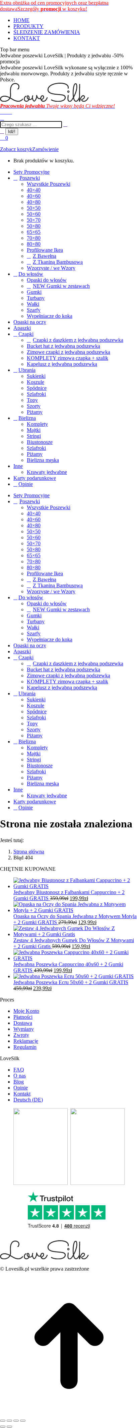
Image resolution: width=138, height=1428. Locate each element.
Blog (18, 1082)
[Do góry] (69, 1413)
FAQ (18, 1070)
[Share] (9, 1421)
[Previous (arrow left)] (2, 1427)
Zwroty (21, 1035)
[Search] (65, 124)
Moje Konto (26, 1011)
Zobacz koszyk (16, 149)
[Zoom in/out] (22, 1421)
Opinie (20, 1088)
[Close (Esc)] (2, 1421)
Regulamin (25, 1047)
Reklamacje (25, 1041)
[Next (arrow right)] (9, 1427)
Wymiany (23, 1029)
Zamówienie (45, 149)
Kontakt (21, 1094)
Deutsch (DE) (28, 1100)
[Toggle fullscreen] (16, 1421)
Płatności (22, 1017)
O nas (19, 1076)
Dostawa (22, 1023)
